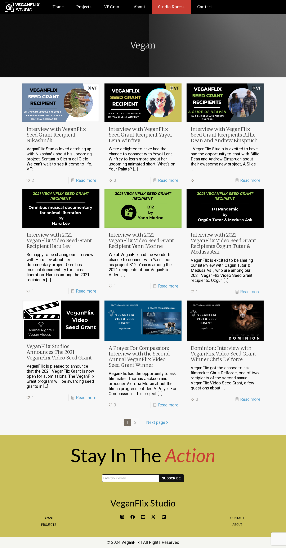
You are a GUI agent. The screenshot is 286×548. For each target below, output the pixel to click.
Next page (155, 422)
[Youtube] (143, 517)
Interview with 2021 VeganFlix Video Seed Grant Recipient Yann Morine (141, 240)
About (237, 525)
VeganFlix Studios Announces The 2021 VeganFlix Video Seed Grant (59, 352)
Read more (86, 180)
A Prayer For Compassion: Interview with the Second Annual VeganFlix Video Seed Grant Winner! (139, 356)
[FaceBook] (132, 517)
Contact (237, 518)
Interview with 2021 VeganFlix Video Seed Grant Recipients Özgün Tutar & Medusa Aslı (223, 243)
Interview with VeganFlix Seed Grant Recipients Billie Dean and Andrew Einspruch (224, 134)
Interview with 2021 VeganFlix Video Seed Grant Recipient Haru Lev (59, 240)
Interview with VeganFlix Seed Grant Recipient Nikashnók (56, 134)
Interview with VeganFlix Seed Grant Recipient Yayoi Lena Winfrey (140, 134)
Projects (48, 525)
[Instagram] (122, 517)
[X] (153, 517)
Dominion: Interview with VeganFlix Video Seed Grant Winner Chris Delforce (223, 353)
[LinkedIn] (164, 517)
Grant (49, 518)
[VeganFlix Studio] (22, 7)
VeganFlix (130, 542)
